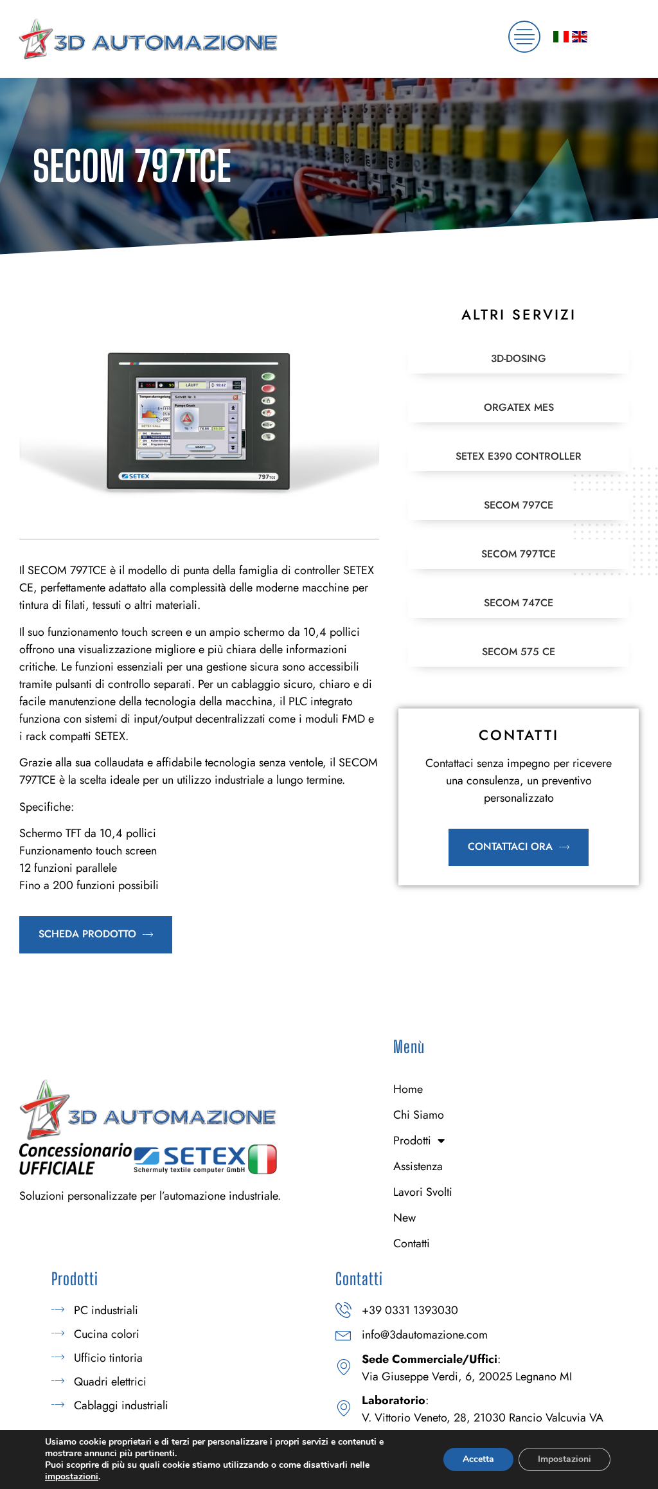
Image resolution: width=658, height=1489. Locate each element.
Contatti (411, 1243)
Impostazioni (564, 1459)
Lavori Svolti (422, 1192)
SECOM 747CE (518, 602)
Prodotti (412, 1140)
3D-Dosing (518, 358)
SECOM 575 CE (518, 651)
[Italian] (561, 38)
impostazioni (71, 1477)
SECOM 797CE (518, 505)
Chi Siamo (418, 1114)
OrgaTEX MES (519, 407)
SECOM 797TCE (518, 553)
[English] (579, 38)
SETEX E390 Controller (519, 456)
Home (408, 1089)
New (404, 1217)
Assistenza (418, 1166)
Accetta (478, 1459)
